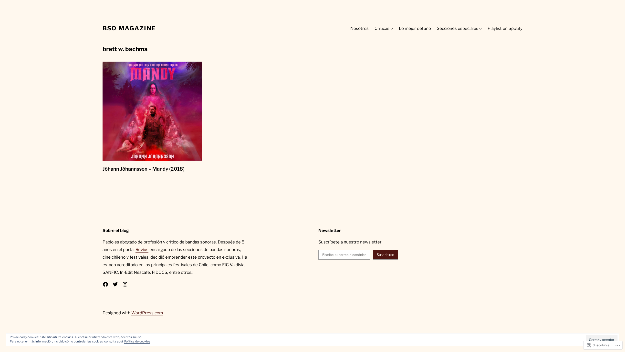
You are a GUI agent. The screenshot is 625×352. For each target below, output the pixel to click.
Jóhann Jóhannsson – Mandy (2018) (144, 169)
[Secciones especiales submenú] (480, 28)
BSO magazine (129, 28)
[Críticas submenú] (391, 28)
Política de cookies (137, 341)
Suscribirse (385, 255)
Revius (141, 249)
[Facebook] (105, 284)
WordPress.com (147, 312)
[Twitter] (115, 284)
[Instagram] (125, 284)
